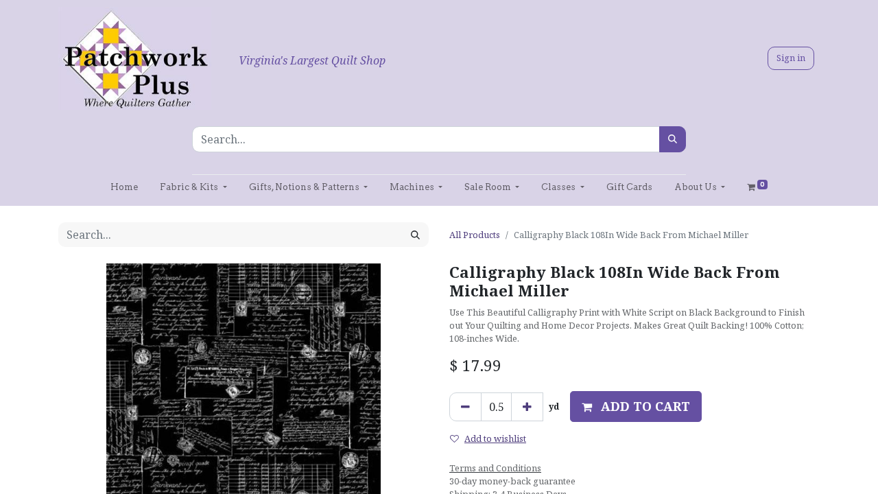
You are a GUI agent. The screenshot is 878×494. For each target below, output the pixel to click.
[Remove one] (465, 406)
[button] (636, 406)
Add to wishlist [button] (495, 438)
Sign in (790, 57)
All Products (474, 234)
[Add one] (527, 406)
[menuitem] (124, 187)
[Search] (672, 139)
